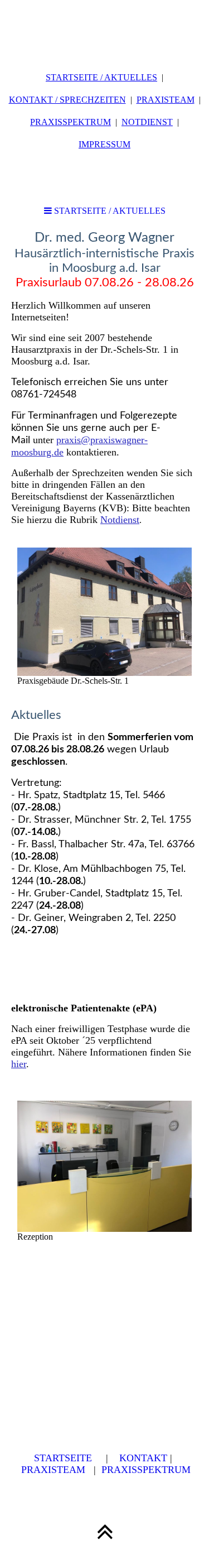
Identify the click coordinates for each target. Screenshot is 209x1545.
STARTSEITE (63, 1458)
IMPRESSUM (104, 144)
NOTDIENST (147, 122)
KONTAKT (143, 1458)
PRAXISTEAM (166, 99)
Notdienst (119, 519)
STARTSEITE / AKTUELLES (101, 77)
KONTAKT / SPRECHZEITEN (67, 99)
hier (18, 1063)
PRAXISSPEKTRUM (70, 122)
